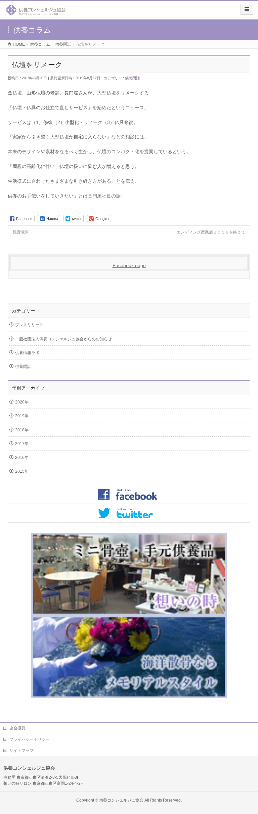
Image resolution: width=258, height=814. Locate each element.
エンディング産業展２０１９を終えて (213, 232)
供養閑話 (132, 78)
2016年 (22, 457)
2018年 (22, 430)
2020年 (22, 402)
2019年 (22, 416)
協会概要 (17, 728)
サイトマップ (21, 750)
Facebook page (129, 265)
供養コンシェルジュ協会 (121, 800)
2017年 (22, 443)
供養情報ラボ (27, 352)
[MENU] (247, 9)
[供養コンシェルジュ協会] (36, 12)
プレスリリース (29, 325)
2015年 (22, 471)
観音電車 (18, 232)
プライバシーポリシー (29, 739)
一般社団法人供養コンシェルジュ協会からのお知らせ (63, 339)
